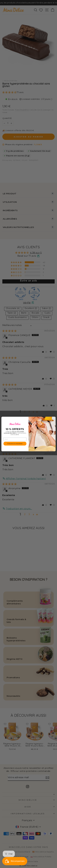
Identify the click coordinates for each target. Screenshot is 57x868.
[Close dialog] (54, 418)
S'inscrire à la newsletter (15, 443)
